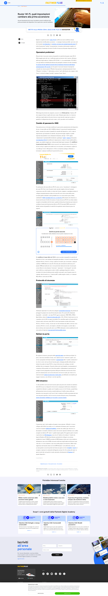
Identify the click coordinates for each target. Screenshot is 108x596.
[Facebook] (60, 573)
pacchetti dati (59, 360)
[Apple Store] (21, 578)
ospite (64, 138)
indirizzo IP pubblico (51, 428)
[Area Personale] (103, 3)
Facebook (54, 35)
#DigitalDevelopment (44, 463)
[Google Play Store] (30, 578)
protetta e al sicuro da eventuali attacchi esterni (64, 44)
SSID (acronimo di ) (52, 197)
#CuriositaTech (59, 463)
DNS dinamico (48, 435)
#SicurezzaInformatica (52, 463)
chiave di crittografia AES (53, 317)
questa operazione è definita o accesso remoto (51, 397)
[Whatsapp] (56, 573)
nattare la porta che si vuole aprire (52, 375)
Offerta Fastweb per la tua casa (84, 0)
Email (60, 35)
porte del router (59, 355)
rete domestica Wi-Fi (41, 140)
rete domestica (46, 44)
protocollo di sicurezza (64, 310)
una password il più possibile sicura (57, 330)
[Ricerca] (101, 3)
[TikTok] (47, 573)
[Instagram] (43, 573)
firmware (70, 452)
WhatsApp (57, 35)
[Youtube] (52, 573)
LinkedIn (48, 35)
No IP (74, 448)
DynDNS (70, 448)
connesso (68, 138)
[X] (64, 573)
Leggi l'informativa (21, 558)
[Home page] (54, 3)
